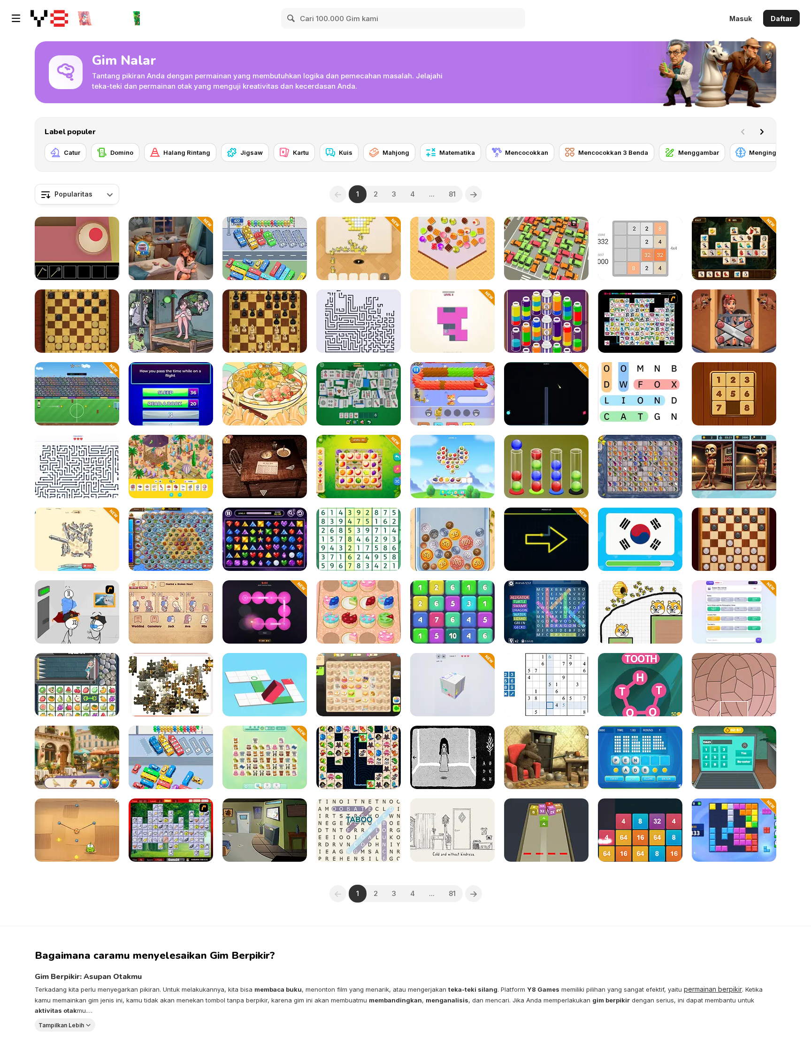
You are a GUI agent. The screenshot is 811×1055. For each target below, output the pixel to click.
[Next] (761, 132)
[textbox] (77, 194)
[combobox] (77, 194)
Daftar (781, 19)
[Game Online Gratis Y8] (49, 18)
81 (452, 194)
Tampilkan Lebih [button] (61, 1024)
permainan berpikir (713, 989)
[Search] (291, 18)
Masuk (740, 19)
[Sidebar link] (16, 18)
